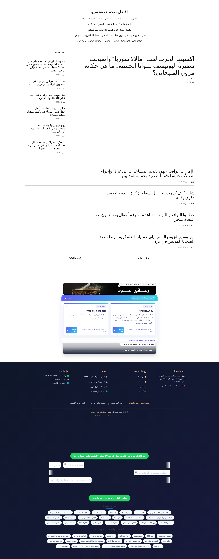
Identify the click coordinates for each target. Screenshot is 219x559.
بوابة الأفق (166, 541)
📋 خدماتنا (143, 382)
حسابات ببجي (69, 522)
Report (65, 298)
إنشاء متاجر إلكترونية (77, 403)
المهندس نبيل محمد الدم (134, 517)
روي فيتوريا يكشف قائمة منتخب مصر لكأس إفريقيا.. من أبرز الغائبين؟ (48, 128)
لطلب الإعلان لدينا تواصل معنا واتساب (109, 497)
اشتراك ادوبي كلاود (129, 522)
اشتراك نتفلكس (111, 522)
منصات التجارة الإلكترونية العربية (92, 541)
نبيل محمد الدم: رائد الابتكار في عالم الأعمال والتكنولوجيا (48, 96)
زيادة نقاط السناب (82, 512)
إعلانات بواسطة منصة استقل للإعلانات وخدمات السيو (139, 284)
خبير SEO (150, 536)
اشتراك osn (83, 522)
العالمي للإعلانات (80, 536)
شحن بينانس (97, 522)
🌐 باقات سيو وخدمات (99, 391)
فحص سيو (157, 546)
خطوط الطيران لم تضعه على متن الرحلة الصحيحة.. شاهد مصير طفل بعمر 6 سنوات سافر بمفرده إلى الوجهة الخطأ (46, 66)
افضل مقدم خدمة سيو (109, 11)
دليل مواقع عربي (96, 536)
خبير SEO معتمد (117, 403)
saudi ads (110, 536)
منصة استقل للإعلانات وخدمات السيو (86, 546)
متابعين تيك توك (99, 512)
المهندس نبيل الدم (151, 541)
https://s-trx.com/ (96, 310)
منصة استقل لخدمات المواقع (139, 403)
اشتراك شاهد (126, 512)
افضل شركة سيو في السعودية (58, 536)
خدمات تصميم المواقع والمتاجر (114, 546)
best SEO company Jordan (139, 546)
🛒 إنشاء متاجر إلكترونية (98, 387)
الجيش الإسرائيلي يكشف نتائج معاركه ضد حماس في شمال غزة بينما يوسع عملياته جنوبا (47, 145)
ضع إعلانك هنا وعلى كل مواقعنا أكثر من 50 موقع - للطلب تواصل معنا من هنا (109, 455)
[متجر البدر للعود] (109, 289)
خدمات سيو (138, 536)
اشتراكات (113, 512)
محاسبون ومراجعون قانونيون (159, 512)
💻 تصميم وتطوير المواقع (98, 382)
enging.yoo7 (146, 310)
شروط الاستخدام (108, 415)
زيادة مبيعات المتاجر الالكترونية (60, 512)
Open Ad (118, 330)
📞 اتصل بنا (142, 387)
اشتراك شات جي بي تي (87, 517)
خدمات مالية (140, 512)
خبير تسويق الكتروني (133, 541)
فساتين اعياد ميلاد (166, 522)
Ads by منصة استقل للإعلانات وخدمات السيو (142, 340)
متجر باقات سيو (63, 546)
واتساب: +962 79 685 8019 (55, 376)
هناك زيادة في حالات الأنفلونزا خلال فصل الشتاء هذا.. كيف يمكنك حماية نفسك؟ (46, 111)
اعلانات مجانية (124, 536)
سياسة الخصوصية (119, 415)
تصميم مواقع (71, 541)
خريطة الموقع (98, 415)
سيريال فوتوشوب (165, 536)
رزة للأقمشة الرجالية (148, 522)
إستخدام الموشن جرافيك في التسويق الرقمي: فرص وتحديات (47, 83)
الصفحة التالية (75, 257)
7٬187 (140, 257)
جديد (192, 78)
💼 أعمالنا (143, 391)
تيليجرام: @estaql (58, 383)
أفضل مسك (105, 517)
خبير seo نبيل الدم (114, 541)
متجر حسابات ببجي (53, 522)
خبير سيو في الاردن (55, 541)
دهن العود (117, 517)
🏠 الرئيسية (142, 377)
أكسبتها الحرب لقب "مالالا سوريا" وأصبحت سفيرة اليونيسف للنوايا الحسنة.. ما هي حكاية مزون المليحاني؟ (139, 65)
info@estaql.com (58, 379)
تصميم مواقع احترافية (98, 403)
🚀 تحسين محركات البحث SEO (96, 377)
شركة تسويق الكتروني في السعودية (160, 517)
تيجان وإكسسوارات (53, 517)
